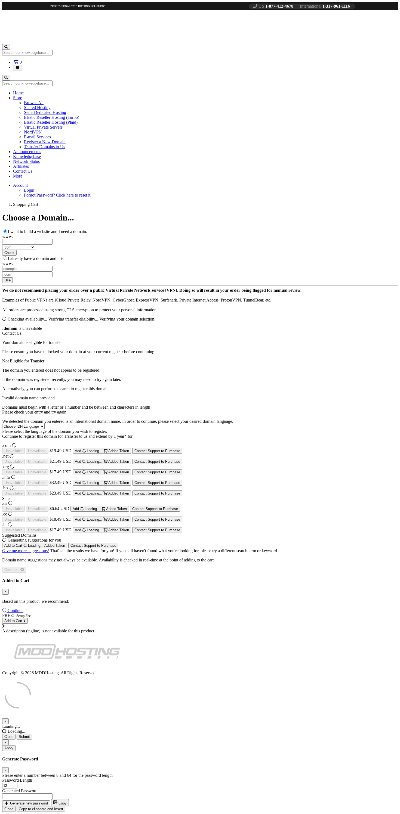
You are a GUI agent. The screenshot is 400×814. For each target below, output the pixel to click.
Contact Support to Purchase (157, 451)
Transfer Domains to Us (44, 146)
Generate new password (28, 803)
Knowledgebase (27, 156)
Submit (24, 737)
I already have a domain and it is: (36, 258)
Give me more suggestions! (25, 550)
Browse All (34, 102)
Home (18, 93)
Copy (62, 803)
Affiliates (21, 166)
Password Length (17, 780)
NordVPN (33, 132)
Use (7, 280)
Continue (12, 570)
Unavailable (13, 451)
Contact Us (22, 171)
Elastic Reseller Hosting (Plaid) (51, 122)
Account (20, 185)
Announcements (27, 151)
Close (8, 737)
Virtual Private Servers (43, 127)
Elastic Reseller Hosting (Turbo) (51, 117)
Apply (8, 748)
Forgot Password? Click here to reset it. (57, 195)
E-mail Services (37, 137)
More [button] (17, 176)
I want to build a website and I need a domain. (47, 231)
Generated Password (20, 790)
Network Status (26, 161)
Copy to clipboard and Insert (41, 809)
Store (17, 97)
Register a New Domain (45, 141)
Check (9, 253)
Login (29, 190)
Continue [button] (15, 610)
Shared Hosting (37, 107)
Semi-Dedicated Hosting (45, 112)
